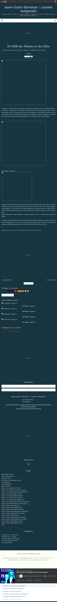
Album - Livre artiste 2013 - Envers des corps (13, 490)
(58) (8, 536)
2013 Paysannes (5, 482)
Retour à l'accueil (29, 283)
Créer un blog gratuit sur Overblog (26, 558)
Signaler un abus (46, 558)
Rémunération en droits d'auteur (14, 559)
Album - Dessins (5, 486)
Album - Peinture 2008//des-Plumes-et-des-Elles (14, 519)
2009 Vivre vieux (6, 478)
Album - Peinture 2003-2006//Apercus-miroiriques (14, 511)
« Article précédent (6, 280)
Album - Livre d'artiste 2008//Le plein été (12, 496)
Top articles (35, 558)
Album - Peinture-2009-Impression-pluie (12, 521)
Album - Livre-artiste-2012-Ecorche (10, 488)
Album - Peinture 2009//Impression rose (12, 523)
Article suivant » (51, 280)
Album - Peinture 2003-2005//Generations (12, 509)
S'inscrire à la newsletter (7, 295)
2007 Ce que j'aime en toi (8, 476)
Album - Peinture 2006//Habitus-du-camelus (13, 513)
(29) (10, 538)
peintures (28, 53)
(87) (9, 535)
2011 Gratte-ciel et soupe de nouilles (11, 480)
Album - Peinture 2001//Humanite (10, 505)
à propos (39, 580)
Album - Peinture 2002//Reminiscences (11, 507)
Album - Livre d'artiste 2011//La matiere (12, 497)
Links (2, 525)
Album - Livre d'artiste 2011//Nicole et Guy (12, 499)
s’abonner (22, 580)
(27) (9, 540)
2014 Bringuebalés (6, 484)
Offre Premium (24, 559)
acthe (26, 408)
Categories (26, 50)
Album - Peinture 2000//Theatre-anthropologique (14, 503)
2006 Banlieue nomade (7, 474)
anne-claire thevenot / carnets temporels (28, 9)
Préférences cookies (44, 559)
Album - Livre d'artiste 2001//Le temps (11, 494)
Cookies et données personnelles (34, 559)
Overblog (37, 553)
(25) (6, 542)
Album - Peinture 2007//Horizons (10, 515)
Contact (40, 558)
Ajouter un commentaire (14, 331)
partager (30, 580)
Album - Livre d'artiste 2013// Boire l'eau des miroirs (15, 501)
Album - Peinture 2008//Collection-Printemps (13, 517)
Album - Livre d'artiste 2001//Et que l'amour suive (14, 492)
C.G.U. (52, 558)
